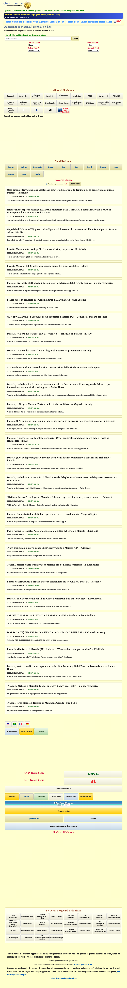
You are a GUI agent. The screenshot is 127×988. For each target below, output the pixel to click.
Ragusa (116, 167)
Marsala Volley (50, 103)
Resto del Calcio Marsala (103, 103)
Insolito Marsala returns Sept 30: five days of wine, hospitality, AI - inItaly (46, 249)
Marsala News (23, 96)
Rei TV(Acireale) (56, 923)
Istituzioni (93, 21)
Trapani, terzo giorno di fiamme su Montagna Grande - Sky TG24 (42, 703)
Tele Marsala (27, 923)
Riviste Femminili (26, 731)
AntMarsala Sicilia (27, 916)
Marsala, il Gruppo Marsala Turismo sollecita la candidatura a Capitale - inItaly (49, 404)
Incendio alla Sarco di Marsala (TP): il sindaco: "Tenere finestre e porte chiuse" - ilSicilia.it (55, 649)
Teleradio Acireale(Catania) (70, 930)
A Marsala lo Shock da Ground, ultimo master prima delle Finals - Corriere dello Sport (53, 367)
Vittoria (37, 174)
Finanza (69, 21)
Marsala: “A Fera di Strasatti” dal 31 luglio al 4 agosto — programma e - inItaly (49, 350)
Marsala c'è (10, 96)
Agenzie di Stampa (48, 21)
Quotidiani (17, 21)
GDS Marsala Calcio (116, 103)
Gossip (41, 731)
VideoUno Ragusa (114, 923)
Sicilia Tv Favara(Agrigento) (114, 916)
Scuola (84, 21)
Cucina (26, 796)
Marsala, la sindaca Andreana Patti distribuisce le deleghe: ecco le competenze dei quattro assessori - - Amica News (62, 479)
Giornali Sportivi (12, 731)
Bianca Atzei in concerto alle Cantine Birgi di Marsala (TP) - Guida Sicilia (46, 300)
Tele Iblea (13, 930)
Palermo (11, 167)
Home (8, 21)
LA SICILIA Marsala (10, 103)
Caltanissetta (37, 167)
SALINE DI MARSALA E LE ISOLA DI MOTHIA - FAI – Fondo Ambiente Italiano (51, 615)
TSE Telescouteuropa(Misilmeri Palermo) (42, 937)
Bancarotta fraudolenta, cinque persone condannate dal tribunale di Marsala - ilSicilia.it (54, 581)
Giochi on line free (85, 796)
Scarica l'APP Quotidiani (65, 110)
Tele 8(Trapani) (85, 930)
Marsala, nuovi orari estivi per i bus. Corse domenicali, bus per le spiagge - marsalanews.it (55, 598)
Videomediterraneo (27, 930)
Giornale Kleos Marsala (76, 103)
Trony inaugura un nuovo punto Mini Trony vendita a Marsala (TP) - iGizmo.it (49, 548)
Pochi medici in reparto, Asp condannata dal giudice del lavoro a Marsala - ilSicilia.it (52, 531)
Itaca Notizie (77, 96)
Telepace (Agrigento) (99, 916)
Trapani (24, 174)
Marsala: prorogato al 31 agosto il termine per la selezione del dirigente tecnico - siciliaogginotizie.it (42, 15)
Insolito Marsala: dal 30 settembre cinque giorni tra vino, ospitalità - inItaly (47, 266)
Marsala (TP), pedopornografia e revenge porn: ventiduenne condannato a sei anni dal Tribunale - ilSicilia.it (59, 459)
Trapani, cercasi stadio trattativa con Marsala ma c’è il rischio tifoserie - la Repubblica (53, 565)
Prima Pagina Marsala (63, 96)
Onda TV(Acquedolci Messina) (99, 923)
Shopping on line (64, 811)
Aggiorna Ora (75, 184)
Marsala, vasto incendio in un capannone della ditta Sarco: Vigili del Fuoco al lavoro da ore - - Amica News (61, 668)
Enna (63, 167)
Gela (76, 167)
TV (63, 21)
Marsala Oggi (103, 96)
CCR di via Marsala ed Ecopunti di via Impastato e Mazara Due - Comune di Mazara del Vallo (57, 317)
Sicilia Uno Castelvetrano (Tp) (100, 930)
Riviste (93, 819)
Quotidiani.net (34, 819)
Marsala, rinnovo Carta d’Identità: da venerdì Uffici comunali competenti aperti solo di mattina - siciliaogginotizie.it (59, 440)
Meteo (102, 21)
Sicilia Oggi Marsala (23, 103)
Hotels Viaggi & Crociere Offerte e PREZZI (63, 804)
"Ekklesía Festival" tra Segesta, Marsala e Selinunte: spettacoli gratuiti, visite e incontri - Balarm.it (60, 497)
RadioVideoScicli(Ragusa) (56, 937)
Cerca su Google (56, 796)
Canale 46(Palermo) (13, 916)
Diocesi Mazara (64, 103)
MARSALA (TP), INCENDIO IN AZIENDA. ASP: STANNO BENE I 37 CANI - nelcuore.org (56, 632)
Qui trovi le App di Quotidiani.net (63, 978)
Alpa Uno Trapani (114, 930)
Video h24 (116, 96)
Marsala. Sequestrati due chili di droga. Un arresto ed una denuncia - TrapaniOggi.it (52, 514)
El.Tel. (109, 21)
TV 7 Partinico (27, 937)
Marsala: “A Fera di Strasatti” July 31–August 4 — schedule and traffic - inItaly (49, 334)
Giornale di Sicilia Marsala (37, 96)
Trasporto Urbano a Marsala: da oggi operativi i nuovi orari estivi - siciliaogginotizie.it (53, 686)
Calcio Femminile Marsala (10, 110)
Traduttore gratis (71, 796)
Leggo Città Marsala (37, 103)
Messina (103, 167)
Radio (76, 21)
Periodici (27, 21)
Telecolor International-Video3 (41, 916)
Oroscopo (12, 796)
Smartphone (41, 796)
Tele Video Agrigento (70, 916)
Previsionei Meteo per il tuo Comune (63, 826)
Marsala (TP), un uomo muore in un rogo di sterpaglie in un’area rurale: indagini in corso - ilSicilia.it (61, 421)
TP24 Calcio (90, 103)
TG (59, 21)
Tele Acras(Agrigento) (85, 916)
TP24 (90, 96)
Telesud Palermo (41, 930)
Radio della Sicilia (62, 789)
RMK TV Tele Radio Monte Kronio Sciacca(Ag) (13, 923)
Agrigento (24, 167)
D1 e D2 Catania (56, 916)
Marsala (89, 167)
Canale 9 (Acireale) (42, 923)
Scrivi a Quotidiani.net (83, 964)
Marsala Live (50, 96)
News (35, 21)
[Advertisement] (63, 69)
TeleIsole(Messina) (85, 923)
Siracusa (11, 174)
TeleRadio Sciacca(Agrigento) (70, 923)
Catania (50, 167)
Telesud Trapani (13, 937)
